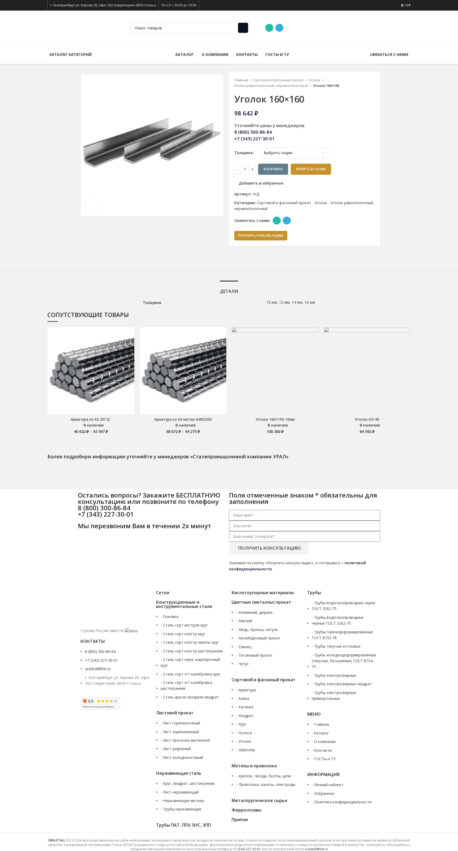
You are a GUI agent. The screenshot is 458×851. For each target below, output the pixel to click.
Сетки (162, 592)
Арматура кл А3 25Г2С (91, 419)
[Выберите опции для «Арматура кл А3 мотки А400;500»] (222, 348)
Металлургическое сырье (259, 800)
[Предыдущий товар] (363, 83)
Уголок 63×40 (367, 419)
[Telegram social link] (279, 28)
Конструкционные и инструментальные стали (184, 604)
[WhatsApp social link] (269, 28)
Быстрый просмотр (130, 360)
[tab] (229, 289)
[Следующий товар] (374, 83)
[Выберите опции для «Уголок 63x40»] (406, 348)
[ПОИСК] (243, 28)
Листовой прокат (174, 713)
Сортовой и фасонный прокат (279, 80)
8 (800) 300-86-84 (309, 27)
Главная (241, 80)
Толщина (243, 152)
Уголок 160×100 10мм (275, 419)
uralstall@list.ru (392, 27)
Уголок (315, 80)
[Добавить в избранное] (130, 336)
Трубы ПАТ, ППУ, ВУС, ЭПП (183, 825)
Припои (240, 819)
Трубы (314, 592)
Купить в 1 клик (311, 169)
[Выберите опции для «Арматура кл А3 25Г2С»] (130, 348)
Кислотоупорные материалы (263, 592)
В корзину (273, 169)
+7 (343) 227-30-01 (352, 27)
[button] (314, 348)
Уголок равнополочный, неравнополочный (271, 85)
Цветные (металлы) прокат (261, 602)
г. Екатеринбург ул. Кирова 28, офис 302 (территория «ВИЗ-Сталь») (103, 5)
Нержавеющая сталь (178, 773)
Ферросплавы (246, 810)
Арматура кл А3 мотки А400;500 (183, 419)
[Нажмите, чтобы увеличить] (91, 205)
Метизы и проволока (254, 766)
